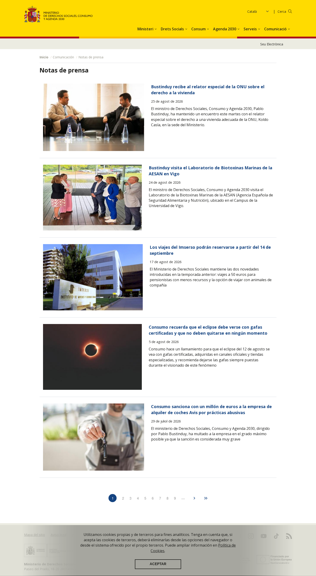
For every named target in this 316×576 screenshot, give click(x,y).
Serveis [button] (251, 28)
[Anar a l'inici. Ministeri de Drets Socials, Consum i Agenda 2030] (58, 14)
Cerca (282, 11)
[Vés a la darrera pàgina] (206, 497)
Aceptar (158, 564)
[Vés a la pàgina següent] (194, 497)
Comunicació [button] (276, 28)
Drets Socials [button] (173, 28)
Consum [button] (199, 28)
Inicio (44, 57)
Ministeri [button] (145, 28)
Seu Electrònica (271, 44)
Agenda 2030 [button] (225, 28)
